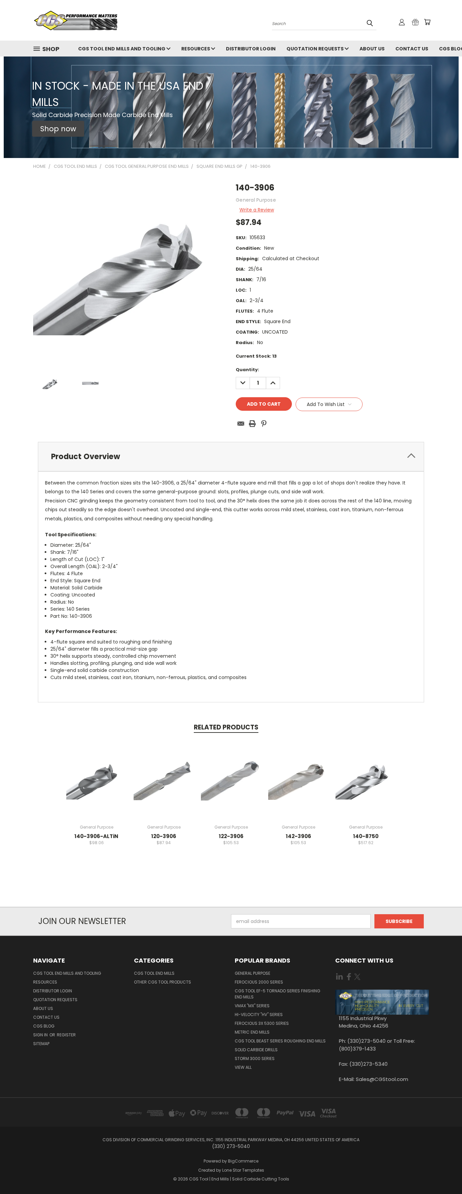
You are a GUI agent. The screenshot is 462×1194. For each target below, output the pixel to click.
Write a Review (256, 209)
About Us (372, 48)
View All (243, 1067)
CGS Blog (43, 1026)
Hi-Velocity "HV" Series (259, 1014)
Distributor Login (251, 48)
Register (66, 1035)
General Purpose (252, 973)
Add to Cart (96, 784)
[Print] (252, 423)
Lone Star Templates (243, 1170)
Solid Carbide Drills (256, 1050)
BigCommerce (243, 1161)
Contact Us (411, 48)
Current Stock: (256, 356)
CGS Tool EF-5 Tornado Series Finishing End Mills (277, 994)
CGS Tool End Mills (154, 973)
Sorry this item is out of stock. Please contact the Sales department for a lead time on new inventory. (163, 784)
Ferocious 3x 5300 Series (262, 1023)
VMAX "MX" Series (252, 1006)
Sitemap (41, 1043)
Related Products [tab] (226, 727)
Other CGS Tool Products (162, 982)
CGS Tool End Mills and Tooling (122, 48)
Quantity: (247, 369)
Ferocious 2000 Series (259, 982)
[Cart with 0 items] (427, 22)
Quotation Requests (315, 48)
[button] (58, 129)
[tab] (231, 456)
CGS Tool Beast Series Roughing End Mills (280, 1041)
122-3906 (231, 836)
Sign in (41, 1035)
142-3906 (298, 836)
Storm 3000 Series (255, 1058)
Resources (196, 48)
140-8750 (365, 836)
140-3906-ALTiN (96, 836)
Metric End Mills (252, 1032)
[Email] (240, 423)
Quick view (96, 772)
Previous (444, 1173)
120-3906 (163, 836)
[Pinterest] (263, 423)
